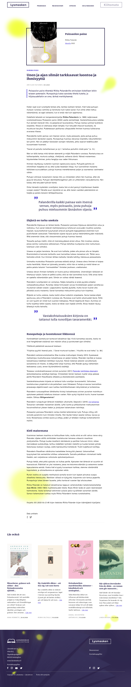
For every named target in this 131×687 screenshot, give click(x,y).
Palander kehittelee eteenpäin (85, 371)
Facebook (28, 517)
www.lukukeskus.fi (14, 660)
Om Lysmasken (88, 6)
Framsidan (41, 6)
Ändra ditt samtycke (43, 675)
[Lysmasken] (18, 7)
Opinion (72, 6)
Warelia (68, 43)
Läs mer (28, 612)
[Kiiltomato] (111, 7)
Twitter (30, 517)
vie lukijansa (93, 401)
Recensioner (57, 6)
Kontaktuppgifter (13, 664)
